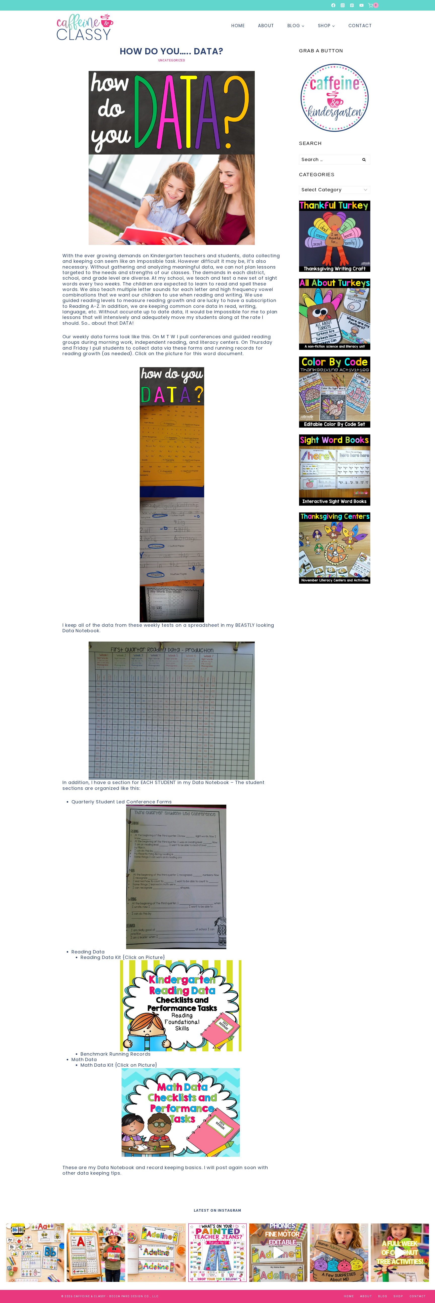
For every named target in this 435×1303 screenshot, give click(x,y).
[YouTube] (361, 5)
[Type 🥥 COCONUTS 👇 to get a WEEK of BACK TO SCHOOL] (400, 1252)
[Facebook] (333, 5)
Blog (382, 1296)
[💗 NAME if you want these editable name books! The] (157, 1252)
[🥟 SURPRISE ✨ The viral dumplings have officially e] (339, 1252)
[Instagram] (343, 5)
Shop (398, 1296)
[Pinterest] (352, 5)
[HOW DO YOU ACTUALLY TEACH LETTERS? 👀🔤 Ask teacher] (35, 1252)
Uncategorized (171, 60)
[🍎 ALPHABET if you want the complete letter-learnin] (96, 1252)
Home (238, 26)
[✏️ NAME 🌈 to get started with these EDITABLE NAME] (278, 1252)
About (266, 26)
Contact (360, 26)
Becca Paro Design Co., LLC (134, 1296)
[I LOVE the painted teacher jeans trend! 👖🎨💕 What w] (217, 1252)
